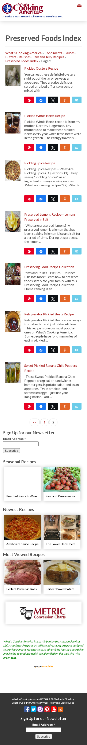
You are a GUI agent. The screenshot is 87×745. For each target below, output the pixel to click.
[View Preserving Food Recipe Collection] (12, 273)
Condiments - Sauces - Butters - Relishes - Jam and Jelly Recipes (40, 55)
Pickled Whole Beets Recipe (44, 116)
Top (82, 739)
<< (35, 422)
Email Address (14, 438)
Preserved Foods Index (21, 61)
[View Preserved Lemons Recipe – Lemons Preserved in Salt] (12, 221)
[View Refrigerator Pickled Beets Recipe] (12, 321)
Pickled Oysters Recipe (41, 68)
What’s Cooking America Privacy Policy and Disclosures (43, 702)
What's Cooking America (23, 53)
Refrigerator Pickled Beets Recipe (49, 314)
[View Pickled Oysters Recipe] (12, 75)
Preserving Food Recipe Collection (49, 267)
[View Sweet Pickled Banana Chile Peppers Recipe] (12, 372)
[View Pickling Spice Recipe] (12, 170)
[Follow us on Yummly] (60, 709)
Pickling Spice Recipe (39, 163)
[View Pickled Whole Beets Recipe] (12, 122)
